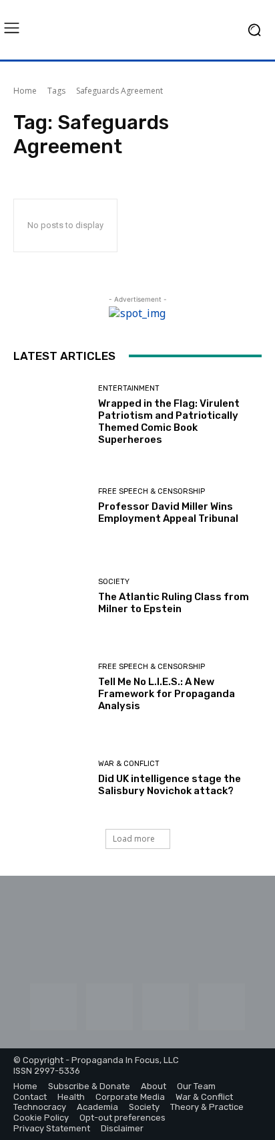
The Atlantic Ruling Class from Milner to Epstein (173, 603)
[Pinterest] (165, 1006)
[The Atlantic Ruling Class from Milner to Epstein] (50, 596)
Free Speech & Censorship (151, 491)
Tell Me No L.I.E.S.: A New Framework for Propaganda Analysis (166, 694)
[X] (221, 1006)
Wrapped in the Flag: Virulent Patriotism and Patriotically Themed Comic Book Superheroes (169, 421)
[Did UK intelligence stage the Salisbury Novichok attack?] (50, 778)
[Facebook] (53, 1006)
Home (25, 90)
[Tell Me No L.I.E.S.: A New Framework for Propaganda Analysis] (50, 687)
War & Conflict (129, 763)
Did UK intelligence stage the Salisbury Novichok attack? (169, 785)
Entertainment (129, 388)
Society (113, 581)
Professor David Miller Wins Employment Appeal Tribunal (168, 512)
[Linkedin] (109, 1006)
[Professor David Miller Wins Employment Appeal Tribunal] (50, 506)
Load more (134, 838)
